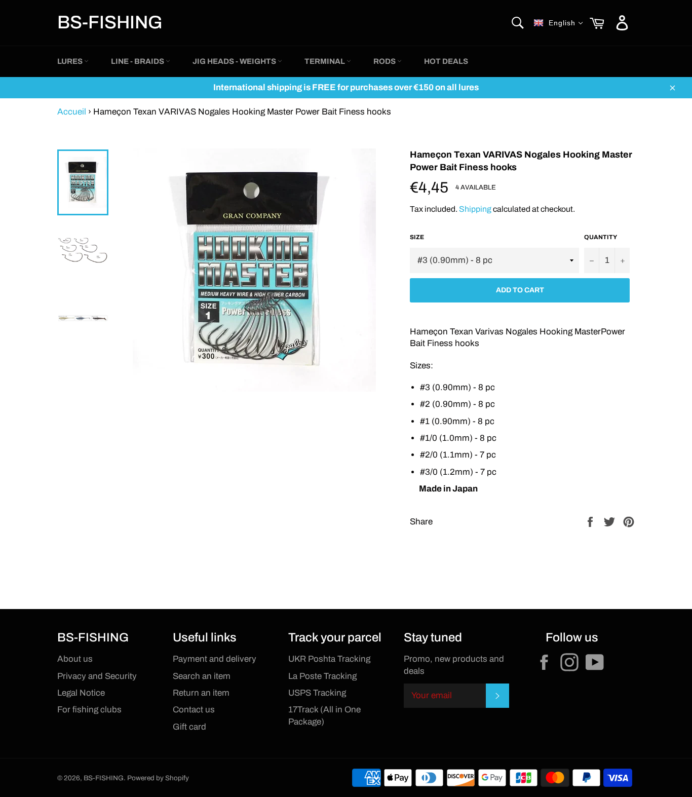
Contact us (194, 709)
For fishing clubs (89, 709)
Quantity (600, 237)
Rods (385, 61)
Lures (70, 61)
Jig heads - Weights (235, 61)
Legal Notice (81, 693)
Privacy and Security (97, 676)
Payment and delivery (214, 659)
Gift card (189, 727)
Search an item (201, 676)
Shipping (475, 209)
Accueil (71, 112)
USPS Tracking (317, 693)
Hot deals (446, 61)
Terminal (325, 61)
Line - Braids (138, 61)
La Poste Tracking (322, 676)
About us (75, 659)
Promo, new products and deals (454, 664)
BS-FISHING (110, 22)
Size (417, 237)
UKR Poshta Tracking (329, 659)
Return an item (201, 693)
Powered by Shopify (158, 778)
